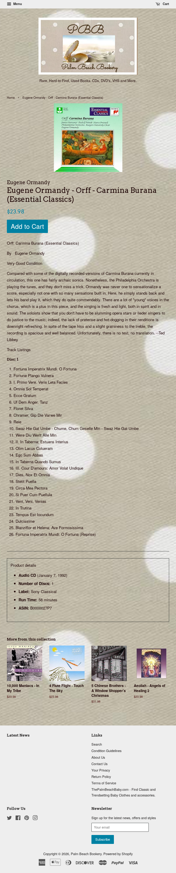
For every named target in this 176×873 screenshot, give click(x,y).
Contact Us (99, 763)
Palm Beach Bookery (86, 853)
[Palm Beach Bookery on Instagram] (35, 818)
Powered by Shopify (118, 853)
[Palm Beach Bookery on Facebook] (18, 818)
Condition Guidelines (106, 750)
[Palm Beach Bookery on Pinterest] (26, 818)
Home (11, 97)
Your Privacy (100, 770)
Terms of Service (103, 782)
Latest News (18, 735)
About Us (98, 757)
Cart (165, 3)
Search (96, 744)
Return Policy (101, 776)
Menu (17, 3)
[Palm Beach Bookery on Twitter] (9, 818)
